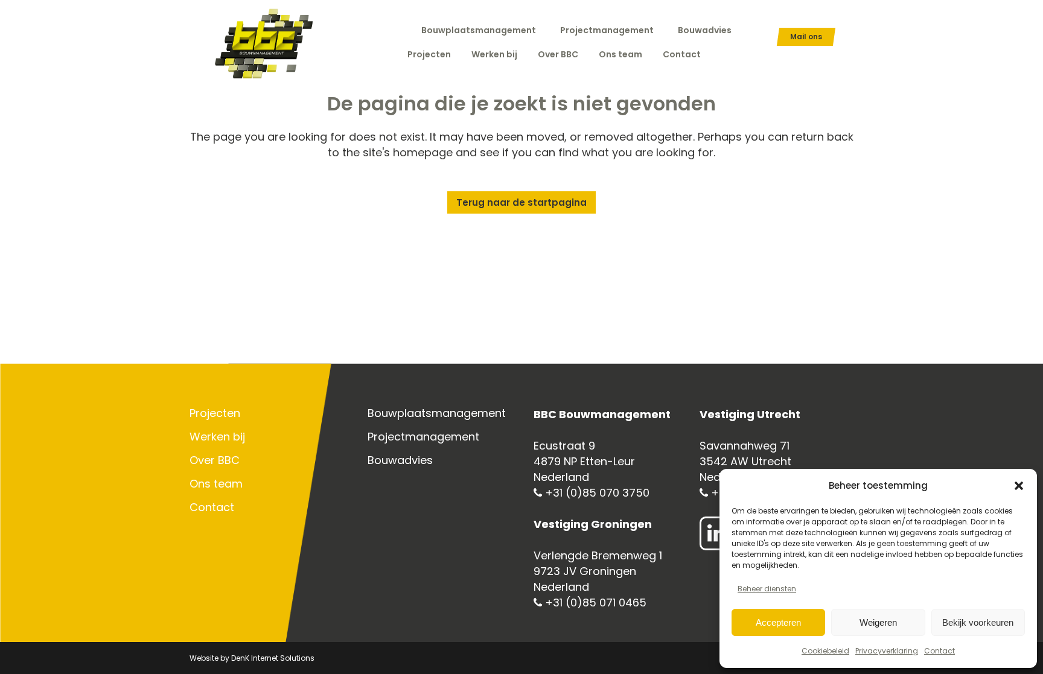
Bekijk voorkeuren (977, 622)
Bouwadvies (705, 30)
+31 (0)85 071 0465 (594, 602)
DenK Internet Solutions (272, 658)
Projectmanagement (607, 30)
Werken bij (217, 437)
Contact (939, 651)
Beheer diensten (767, 588)
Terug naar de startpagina (521, 202)
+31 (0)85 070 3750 (595, 492)
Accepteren (778, 622)
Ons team (216, 484)
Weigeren (878, 622)
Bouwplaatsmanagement (478, 30)
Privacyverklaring (886, 651)
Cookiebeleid (825, 651)
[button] (1019, 486)
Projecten (215, 413)
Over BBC (215, 460)
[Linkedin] (716, 533)
